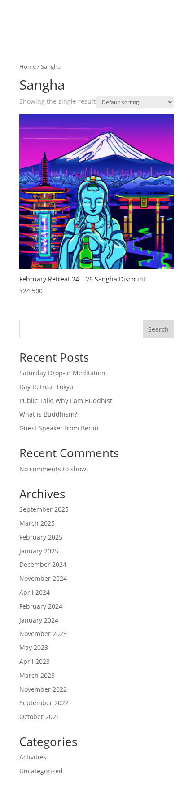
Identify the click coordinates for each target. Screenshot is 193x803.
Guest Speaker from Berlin (59, 428)
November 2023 (43, 633)
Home (27, 66)
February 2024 (40, 606)
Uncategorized (41, 771)
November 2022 (43, 689)
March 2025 (37, 523)
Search (158, 329)
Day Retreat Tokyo (46, 386)
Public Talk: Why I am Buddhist (65, 400)
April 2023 (34, 661)
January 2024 (38, 620)
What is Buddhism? (48, 414)
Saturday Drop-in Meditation (62, 373)
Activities (32, 757)
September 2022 (44, 702)
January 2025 (38, 551)
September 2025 (44, 509)
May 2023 (33, 647)
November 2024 (43, 578)
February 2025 (40, 537)
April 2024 (34, 592)
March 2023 (37, 675)
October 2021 (39, 716)
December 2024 (42, 564)
